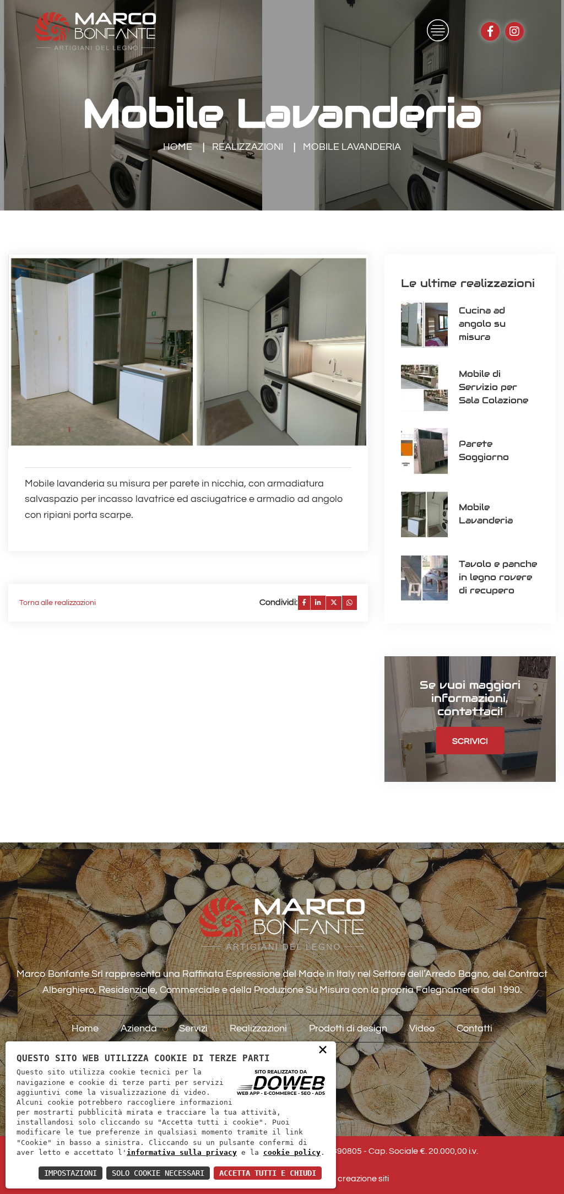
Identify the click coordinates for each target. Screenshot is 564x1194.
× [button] (323, 1049)
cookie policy (292, 1152)
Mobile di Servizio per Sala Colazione (493, 387)
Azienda (139, 1028)
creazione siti (363, 1178)
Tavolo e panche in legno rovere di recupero (498, 577)
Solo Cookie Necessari (158, 1173)
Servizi (193, 1028)
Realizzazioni (247, 147)
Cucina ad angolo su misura (482, 324)
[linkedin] (318, 603)
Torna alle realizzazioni (57, 603)
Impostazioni (70, 1173)
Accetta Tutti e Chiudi (267, 1173)
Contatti (474, 1028)
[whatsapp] (349, 603)
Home (177, 147)
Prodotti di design (348, 1028)
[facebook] (304, 603)
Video (422, 1028)
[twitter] (333, 603)
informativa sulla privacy (182, 1152)
